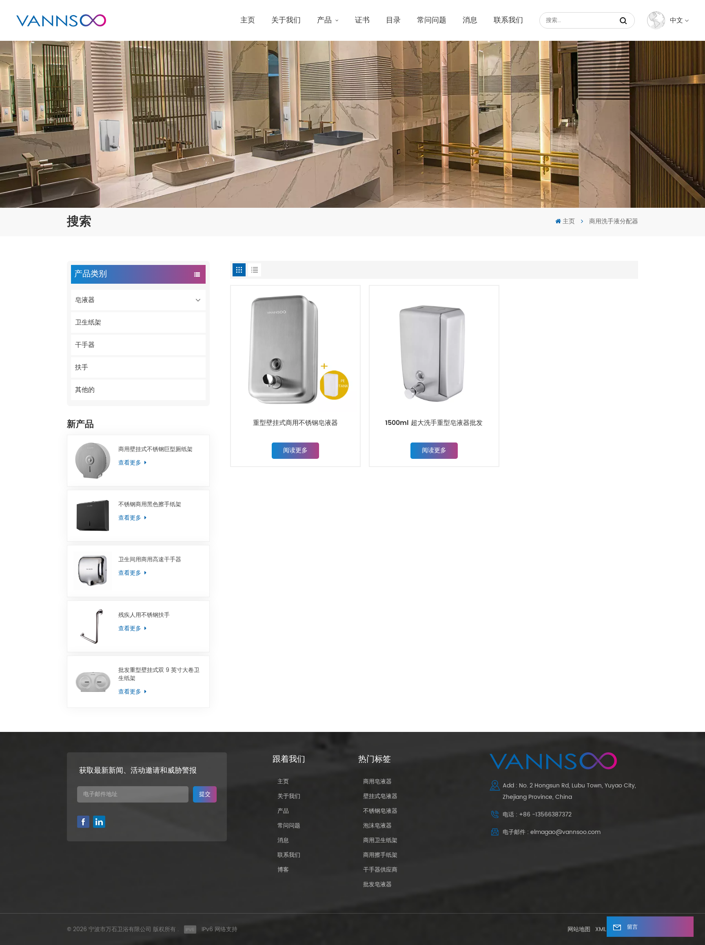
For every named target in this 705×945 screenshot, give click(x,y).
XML (600, 929)
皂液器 (85, 300)
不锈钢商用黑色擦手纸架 (149, 504)
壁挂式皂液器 (380, 796)
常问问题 (431, 20)
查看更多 (130, 462)
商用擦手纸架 (380, 855)
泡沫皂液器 (377, 825)
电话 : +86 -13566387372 (537, 814)
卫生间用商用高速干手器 (149, 560)
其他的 (85, 390)
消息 (470, 20)
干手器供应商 (380, 869)
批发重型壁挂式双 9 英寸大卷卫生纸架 (159, 674)
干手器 (85, 345)
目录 (393, 20)
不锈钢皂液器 (380, 811)
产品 (325, 20)
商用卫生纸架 (380, 840)
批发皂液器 (377, 884)
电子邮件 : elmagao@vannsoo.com (552, 832)
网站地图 (579, 929)
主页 (247, 20)
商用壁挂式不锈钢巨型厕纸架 (155, 449)
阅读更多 (295, 450)
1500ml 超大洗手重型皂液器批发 (434, 423)
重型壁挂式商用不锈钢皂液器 (295, 423)
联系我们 (508, 20)
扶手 (81, 367)
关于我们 (286, 20)
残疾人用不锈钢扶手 (144, 615)
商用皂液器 (377, 781)
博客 (283, 869)
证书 (362, 20)
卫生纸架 (88, 322)
